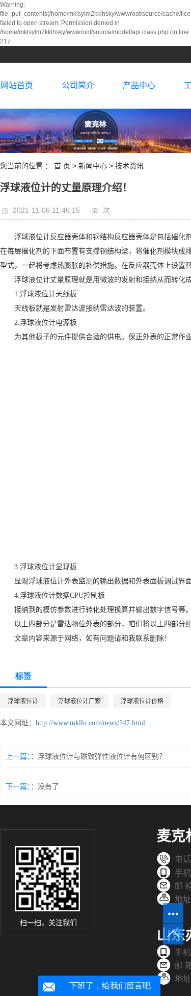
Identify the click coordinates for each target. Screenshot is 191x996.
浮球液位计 (23, 701)
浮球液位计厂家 (79, 701)
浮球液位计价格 (142, 701)
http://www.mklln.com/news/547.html (90, 723)
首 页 (62, 166)
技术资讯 (129, 166)
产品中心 (139, 85)
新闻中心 (92, 166)
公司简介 (78, 85)
